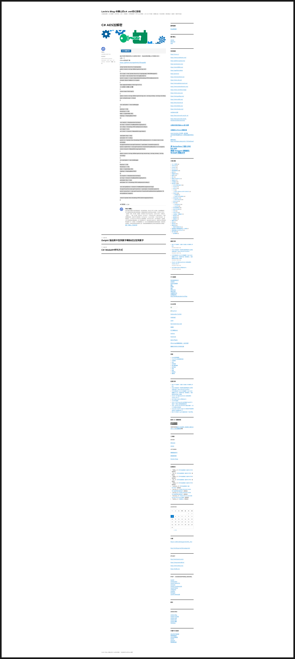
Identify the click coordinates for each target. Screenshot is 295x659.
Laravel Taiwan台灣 (175, 594)
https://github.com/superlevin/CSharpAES (133, 62)
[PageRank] (182, 311)
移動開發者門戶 (174, 452)
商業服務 (174, 364)
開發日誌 (174, 225)
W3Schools (173, 336)
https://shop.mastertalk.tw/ (177, 562)
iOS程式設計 (176, 198)
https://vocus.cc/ (175, 54)
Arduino (174, 167)
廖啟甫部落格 (174, 455)
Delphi (174, 193)
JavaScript (175, 201)
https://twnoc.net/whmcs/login (178, 89)
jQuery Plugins (174, 340)
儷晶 (172, 285)
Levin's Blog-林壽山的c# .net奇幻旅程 (121, 11)
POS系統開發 (176, 207)
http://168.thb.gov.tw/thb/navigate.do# (180, 548)
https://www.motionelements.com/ (179, 86)
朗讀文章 (126, 51)
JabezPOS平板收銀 (175, 634)
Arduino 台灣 (174, 618)
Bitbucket (173, 41)
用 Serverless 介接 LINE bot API (181, 147)
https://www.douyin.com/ (177, 109)
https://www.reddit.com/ (177, 99)
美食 (173, 222)
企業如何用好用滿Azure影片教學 (180, 125)
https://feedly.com (175, 569)
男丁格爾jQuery (174, 330)
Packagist (173, 592)
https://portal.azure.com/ (177, 64)
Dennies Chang (174, 459)
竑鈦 (172, 288)
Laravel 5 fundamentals (176, 586)
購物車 (173, 373)
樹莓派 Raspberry (176, 178)
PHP (174, 202)
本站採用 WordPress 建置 (127, 652)
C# (113, 60)
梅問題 (172, 327)
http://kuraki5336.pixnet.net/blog (179, 296)
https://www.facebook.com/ (177, 77)
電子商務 (174, 231)
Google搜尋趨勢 (175, 357)
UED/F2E (175, 212)
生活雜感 (174, 182)
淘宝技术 (174, 180)
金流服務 (175, 233)
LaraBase (173, 591)
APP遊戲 (176, 194)
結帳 (173, 368)
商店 (173, 362)
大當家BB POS (174, 293)
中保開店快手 (174, 294)
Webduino (173, 623)
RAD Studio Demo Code (176, 324)
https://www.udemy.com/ (177, 565)
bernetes (174, 169)
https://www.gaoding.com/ (177, 96)
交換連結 (174, 360)
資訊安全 (175, 217)
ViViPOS (172, 281)
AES (108, 60)
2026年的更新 (175, 400)
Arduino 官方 (174, 619)
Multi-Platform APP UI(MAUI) (181, 191)
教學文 (173, 175)
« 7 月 (175, 530)
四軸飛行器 (174, 173)
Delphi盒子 (173, 317)
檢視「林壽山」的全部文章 (131, 225)
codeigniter (173, 589)
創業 (173, 172)
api (111, 60)
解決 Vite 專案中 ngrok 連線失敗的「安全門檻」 (183, 412)
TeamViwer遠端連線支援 (177, 359)
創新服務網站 (175, 170)
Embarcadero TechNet (176, 314)
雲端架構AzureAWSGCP (177, 230)
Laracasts (173, 584)
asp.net (175, 188)
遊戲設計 (175, 219)
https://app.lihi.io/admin (177, 70)
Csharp (103, 61)
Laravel (176, 206)
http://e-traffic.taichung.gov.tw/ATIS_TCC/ (181, 541)
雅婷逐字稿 (173, 139)
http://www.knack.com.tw (177, 559)
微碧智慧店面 (174, 635)
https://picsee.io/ (175, 73)
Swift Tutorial (177, 199)
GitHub (172, 40)
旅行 (173, 177)
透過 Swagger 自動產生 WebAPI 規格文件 (180, 152)
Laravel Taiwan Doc (175, 583)
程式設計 (103, 56)
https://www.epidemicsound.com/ (179, 83)
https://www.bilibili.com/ (177, 67)
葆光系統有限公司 (175, 280)
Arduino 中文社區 (175, 616)
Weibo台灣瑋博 (174, 283)
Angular (175, 186)
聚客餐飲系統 (174, 642)
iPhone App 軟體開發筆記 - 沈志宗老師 (179, 343)
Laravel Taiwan (174, 588)
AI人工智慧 (174, 164)
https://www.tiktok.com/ (177, 106)
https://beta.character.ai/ (177, 102)
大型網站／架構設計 (177, 214)
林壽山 (102, 52)
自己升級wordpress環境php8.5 (179, 267)
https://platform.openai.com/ (178, 60)
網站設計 (175, 215)
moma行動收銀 (174, 637)
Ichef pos (173, 640)
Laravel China (174, 581)
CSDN (172, 320)
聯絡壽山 (174, 372)
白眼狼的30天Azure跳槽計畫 (179, 130)
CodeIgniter (177, 204)
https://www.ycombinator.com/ (178, 57)
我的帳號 (174, 367)
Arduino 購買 (174, 621)
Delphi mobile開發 (178, 196)
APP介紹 (174, 165)
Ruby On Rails (176, 209)
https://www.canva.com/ (177, 93)
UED (174, 211)
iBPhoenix (173, 290)
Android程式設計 (177, 185)
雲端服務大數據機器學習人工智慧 (179, 228)
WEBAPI (108, 61)
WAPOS (172, 639)
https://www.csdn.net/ (176, 80)
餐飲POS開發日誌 (177, 227)
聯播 (173, 370)
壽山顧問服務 (174, 29)
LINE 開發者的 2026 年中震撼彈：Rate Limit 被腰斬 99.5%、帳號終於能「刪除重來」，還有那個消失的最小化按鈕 (182, 257)
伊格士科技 (173, 291)
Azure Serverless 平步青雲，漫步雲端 (179, 133)
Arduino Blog (174, 615)
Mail (172, 43)
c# (173, 190)
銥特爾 (172, 286)
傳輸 (112, 61)
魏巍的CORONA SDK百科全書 (177, 346)
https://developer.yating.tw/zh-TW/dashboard (182, 141)
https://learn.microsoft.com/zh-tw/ (179, 115)
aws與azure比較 (174, 112)
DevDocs (173, 333)
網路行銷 (174, 220)
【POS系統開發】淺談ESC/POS (185, 470)
